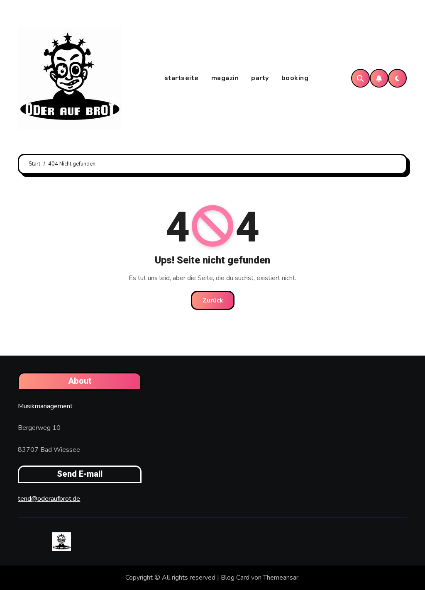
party (260, 78)
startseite (181, 78)
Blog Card (235, 577)
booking (295, 78)
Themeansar (280, 577)
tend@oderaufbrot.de (49, 498)
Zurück (213, 300)
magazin (225, 78)
